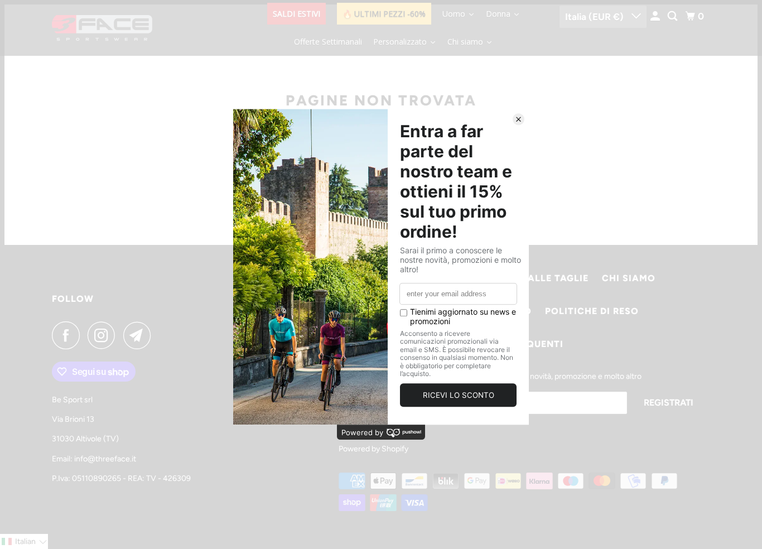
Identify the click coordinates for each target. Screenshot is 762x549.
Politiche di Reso (592, 311)
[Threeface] (102, 28)
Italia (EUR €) (595, 16)
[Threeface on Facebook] (68, 335)
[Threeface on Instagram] (104, 335)
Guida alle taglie (541, 278)
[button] (24, 541)
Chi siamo (628, 278)
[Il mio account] (656, 16)
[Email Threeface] (140, 335)
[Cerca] (673, 16)
